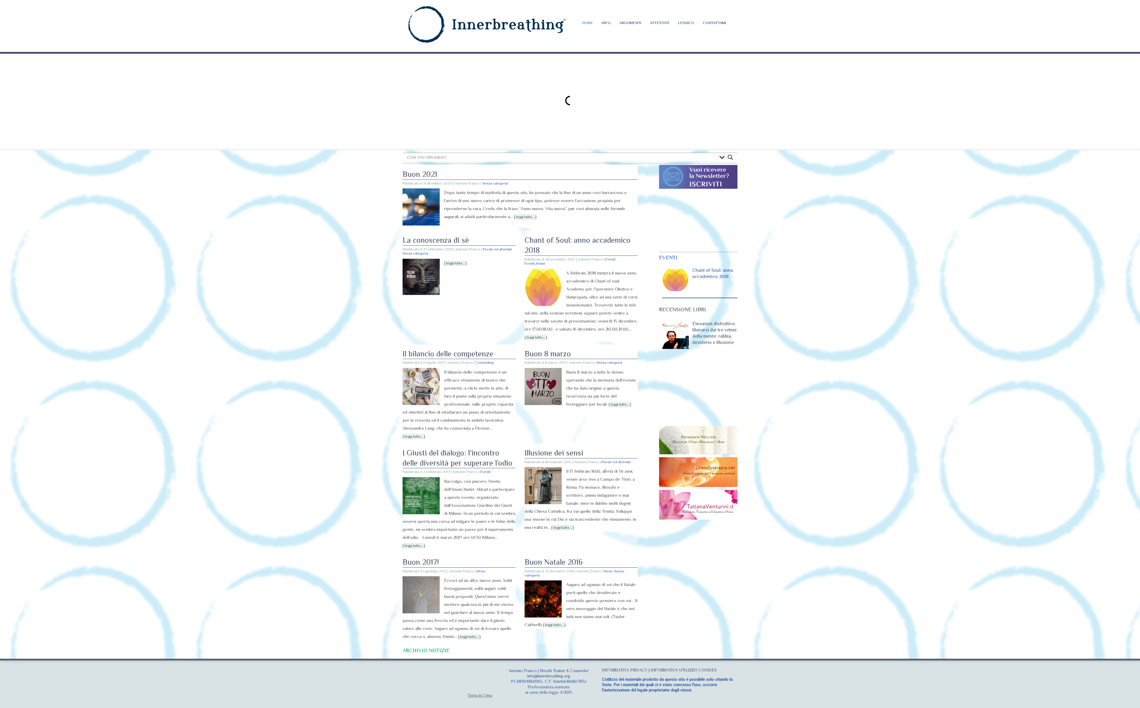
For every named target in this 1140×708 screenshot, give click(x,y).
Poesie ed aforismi (497, 249)
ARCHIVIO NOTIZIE (426, 650)
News (481, 571)
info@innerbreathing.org (548, 676)
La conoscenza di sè (436, 240)
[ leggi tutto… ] (525, 217)
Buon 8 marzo (548, 354)
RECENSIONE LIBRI (682, 309)
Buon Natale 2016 (554, 562)
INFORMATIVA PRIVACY (624, 670)
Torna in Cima (480, 695)
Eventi (610, 259)
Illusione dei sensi (554, 453)
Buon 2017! (421, 562)
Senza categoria (495, 183)
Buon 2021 (420, 174)
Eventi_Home (535, 263)
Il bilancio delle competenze (448, 354)
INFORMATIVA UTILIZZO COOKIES (684, 670)
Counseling (484, 363)
